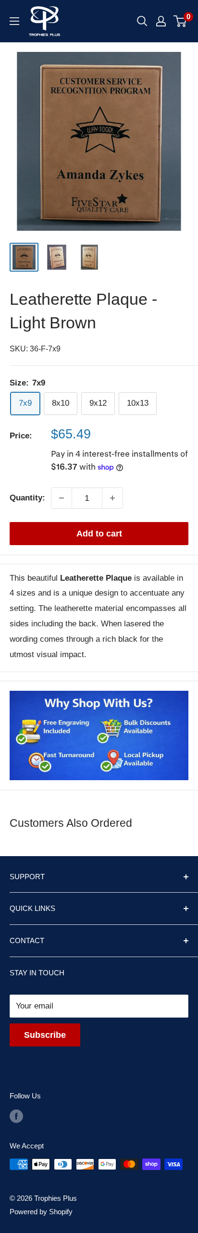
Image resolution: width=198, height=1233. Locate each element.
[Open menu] (14, 21)
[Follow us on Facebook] (16, 1116)
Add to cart (99, 533)
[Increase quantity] (112, 498)
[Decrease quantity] (61, 498)
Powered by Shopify (41, 1212)
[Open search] (142, 21)
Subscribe (45, 1035)
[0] (180, 21)
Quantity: (27, 497)
